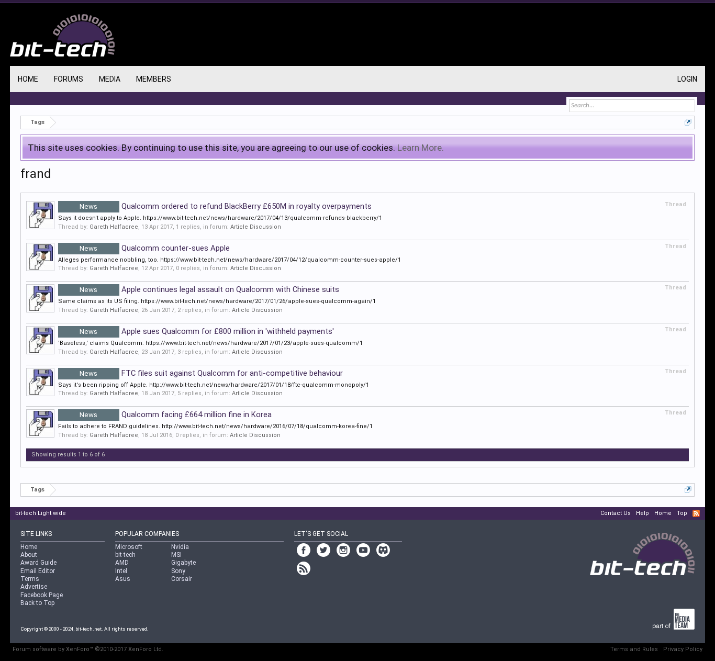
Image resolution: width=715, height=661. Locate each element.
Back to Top (37, 603)
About (28, 554)
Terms (29, 578)
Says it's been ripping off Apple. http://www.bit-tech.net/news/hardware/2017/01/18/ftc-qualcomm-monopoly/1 (213, 385)
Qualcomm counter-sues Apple (155, 248)
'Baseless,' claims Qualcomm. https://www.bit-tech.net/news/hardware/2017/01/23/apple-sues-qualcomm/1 (210, 343)
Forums (68, 79)
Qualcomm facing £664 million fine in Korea (176, 414)
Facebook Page (41, 595)
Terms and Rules (634, 649)
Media (109, 79)
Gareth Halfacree (114, 226)
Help (642, 513)
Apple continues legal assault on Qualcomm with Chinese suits (209, 289)
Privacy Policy (682, 649)
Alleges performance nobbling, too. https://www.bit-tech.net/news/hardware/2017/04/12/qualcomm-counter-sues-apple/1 (229, 259)
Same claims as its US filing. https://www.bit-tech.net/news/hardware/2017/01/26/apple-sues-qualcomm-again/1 (217, 301)
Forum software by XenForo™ (88, 649)
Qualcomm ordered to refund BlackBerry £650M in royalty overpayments (226, 206)
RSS (696, 513)
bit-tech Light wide (40, 513)
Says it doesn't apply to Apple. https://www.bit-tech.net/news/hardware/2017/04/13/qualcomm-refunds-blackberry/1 (220, 218)
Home (28, 79)
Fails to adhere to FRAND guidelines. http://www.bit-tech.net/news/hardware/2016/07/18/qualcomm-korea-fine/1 (215, 426)
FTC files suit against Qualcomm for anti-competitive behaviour (211, 373)
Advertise (33, 586)
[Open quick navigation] (688, 122)
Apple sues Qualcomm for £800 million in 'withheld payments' (207, 331)
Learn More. (420, 147)
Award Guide (38, 562)
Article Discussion (255, 226)
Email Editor (37, 571)
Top (682, 513)
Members (153, 79)
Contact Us (615, 513)
